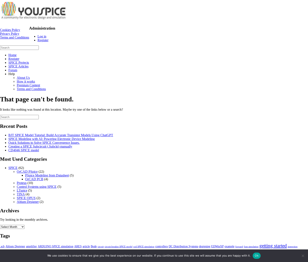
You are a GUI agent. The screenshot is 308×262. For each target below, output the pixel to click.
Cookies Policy (10, 30)
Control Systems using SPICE (37, 186)
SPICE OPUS (26, 198)
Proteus (22, 183)
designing (204, 246)
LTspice (22, 190)
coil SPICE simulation (143, 246)
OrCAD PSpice (27, 171)
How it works (26, 81)
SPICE (13, 168)
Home (12, 55)
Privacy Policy (9, 33)
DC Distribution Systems (183, 246)
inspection (293, 246)
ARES (78, 246)
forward (239, 246)
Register (43, 40)
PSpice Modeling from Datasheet (47, 175)
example (229, 246)
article (86, 246)
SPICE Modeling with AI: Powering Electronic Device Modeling (51, 139)
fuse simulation (251, 246)
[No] (303, 256)
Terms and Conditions (14, 37)
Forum (12, 70)
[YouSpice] (33, 20)
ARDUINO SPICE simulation (55, 246)
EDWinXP (217, 246)
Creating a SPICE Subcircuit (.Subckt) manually (40, 146)
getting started (273, 245)
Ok (257, 255)
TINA (21, 194)
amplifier (31, 246)
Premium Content (28, 85)
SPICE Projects (18, 62)
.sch (2, 246)
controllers (161, 246)
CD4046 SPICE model (23, 150)
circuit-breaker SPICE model (118, 246)
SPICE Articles (18, 66)
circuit (101, 246)
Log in (42, 36)
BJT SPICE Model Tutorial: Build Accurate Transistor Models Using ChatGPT (60, 135)
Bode (94, 246)
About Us (23, 77)
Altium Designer (28, 202)
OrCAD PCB (34, 179)
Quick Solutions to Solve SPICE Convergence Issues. (44, 142)
